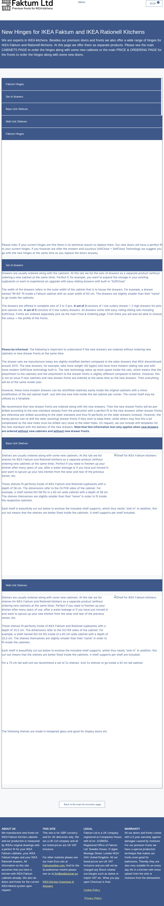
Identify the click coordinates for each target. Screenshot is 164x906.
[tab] (81, 84)
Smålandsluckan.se (66, 873)
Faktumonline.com (54, 865)
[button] (83, 14)
